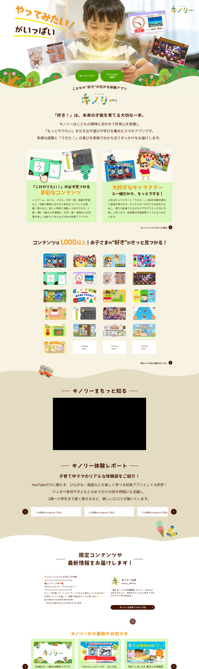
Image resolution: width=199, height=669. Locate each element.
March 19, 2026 (74, 605)
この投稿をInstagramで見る (48, 512)
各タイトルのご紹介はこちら (154, 363)
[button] (25, 512)
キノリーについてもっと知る (154, 227)
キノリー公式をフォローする (132, 607)
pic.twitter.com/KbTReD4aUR (58, 602)
